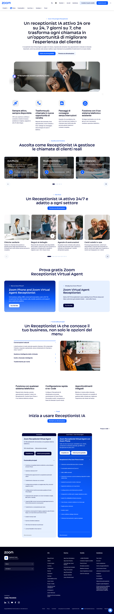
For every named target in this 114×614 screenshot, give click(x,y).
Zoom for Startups (84, 573)
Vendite (82, 553)
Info (48, 553)
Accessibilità (99, 578)
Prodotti (5, 8)
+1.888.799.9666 (84, 558)
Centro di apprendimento (102, 566)
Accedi (68, 3)
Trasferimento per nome (22, 362)
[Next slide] (106, 184)
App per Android (68, 575)
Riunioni (61, 3)
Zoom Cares (50, 581)
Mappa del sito (107, 608)
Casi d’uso (29, 8)
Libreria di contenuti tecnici (103, 571)
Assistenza (75, 3)
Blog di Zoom (50, 558)
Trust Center (54, 608)
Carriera (49, 566)
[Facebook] (15, 602)
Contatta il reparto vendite (88, 3)
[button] (107, 256)
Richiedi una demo (84, 566)
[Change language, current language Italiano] (56, 3)
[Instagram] (19, 602)
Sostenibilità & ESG (52, 578)
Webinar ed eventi (84, 568)
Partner (49, 571)
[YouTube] (12, 602)
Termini (43, 608)
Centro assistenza (100, 563)
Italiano (7, 564)
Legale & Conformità (75, 608)
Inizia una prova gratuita (48, 54)
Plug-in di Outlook (68, 569)
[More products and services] (110, 3)
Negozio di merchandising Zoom (53, 596)
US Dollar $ (8, 568)
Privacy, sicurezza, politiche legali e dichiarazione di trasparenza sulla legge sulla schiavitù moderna (103, 588)
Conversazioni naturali (21, 342)
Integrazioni (50, 568)
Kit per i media (50, 583)
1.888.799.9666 (10, 598)
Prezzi (45, 8)
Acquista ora (30, 454)
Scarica (66, 553)
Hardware (38, 8)
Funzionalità (21, 8)
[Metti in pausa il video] (102, 94)
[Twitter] (9, 602)
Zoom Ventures (51, 592)
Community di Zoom (101, 568)
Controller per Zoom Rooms (69, 564)
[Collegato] (5, 602)
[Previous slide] (8, 184)
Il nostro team (50, 563)
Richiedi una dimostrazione (58, 421)
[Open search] (51, 3)
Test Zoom (99, 558)
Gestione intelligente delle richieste (26, 346)
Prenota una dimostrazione (67, 54)
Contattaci (99, 576)
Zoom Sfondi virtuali (69, 577)
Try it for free (15, 306)
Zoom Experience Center (86, 571)
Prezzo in (104, 428)
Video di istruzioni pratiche (102, 581)
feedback (98, 573)
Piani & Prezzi (83, 563)
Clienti (48, 560)
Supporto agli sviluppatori (102, 583)
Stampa (49, 576)
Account (98, 560)
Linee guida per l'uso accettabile (64, 608)
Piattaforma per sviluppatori (51, 587)
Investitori (49, 573)
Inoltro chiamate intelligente (23, 358)
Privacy (48, 608)
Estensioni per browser (69, 567)
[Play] (11, 172)
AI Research (50, 590)
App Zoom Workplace (69, 558)
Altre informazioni (27, 535)
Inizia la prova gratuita (44, 454)
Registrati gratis (102, 3)
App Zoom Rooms (68, 560)
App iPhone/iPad (68, 572)
